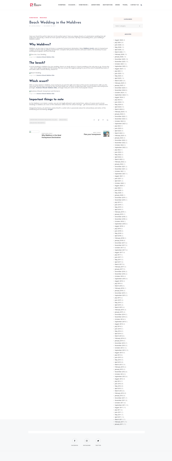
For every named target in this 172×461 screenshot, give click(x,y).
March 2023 (118, 133)
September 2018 (120, 224)
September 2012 (120, 376)
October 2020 (119, 183)
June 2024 (118, 102)
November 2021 (120, 169)
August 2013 (119, 353)
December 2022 (120, 140)
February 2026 (119, 54)
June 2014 (118, 329)
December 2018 (120, 217)
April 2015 (118, 305)
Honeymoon (83, 5)
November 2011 (120, 400)
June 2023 (118, 128)
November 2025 (120, 61)
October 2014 (119, 319)
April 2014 (118, 333)
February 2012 (119, 393)
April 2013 (118, 362)
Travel (125, 5)
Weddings (43, 18)
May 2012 (118, 386)
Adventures (95, 5)
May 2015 (118, 302)
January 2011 (119, 424)
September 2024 (120, 95)
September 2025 (120, 66)
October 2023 (119, 121)
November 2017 (120, 245)
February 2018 (119, 238)
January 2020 (119, 195)
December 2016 (120, 271)
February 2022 (119, 162)
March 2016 (118, 286)
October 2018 (119, 221)
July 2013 (118, 355)
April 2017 (118, 262)
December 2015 (120, 293)
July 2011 (118, 410)
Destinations (107, 5)
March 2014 (118, 336)
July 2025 (118, 71)
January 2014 (119, 341)
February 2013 (119, 367)
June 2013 (118, 357)
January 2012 (119, 395)
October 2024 (119, 92)
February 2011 (119, 422)
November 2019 (120, 200)
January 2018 (119, 240)
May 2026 (118, 47)
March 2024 (118, 109)
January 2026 (119, 57)
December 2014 (120, 314)
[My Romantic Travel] (40, 5)
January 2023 (119, 138)
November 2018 (120, 219)
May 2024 (118, 104)
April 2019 (118, 209)
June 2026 (118, 45)
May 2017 (118, 259)
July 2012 (118, 381)
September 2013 (120, 350)
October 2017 (119, 248)
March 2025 (118, 81)
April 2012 (118, 388)
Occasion (71, 5)
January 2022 (119, 164)
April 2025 (118, 78)
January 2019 (119, 214)
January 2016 (119, 290)
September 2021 (120, 174)
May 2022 (118, 154)
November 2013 (120, 345)
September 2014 (120, 322)
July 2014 (118, 326)
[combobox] (128, 26)
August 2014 (119, 324)
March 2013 (118, 364)
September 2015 (120, 295)
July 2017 (118, 255)
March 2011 (118, 419)
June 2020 (118, 190)
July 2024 (118, 100)
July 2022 (118, 150)
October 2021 (119, 171)
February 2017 (119, 267)
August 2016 (119, 281)
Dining (117, 5)
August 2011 (119, 407)
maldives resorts (37, 123)
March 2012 (118, 391)
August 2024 (119, 97)
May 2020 (118, 193)
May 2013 (118, 360)
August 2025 (119, 69)
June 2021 (118, 178)
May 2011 (118, 415)
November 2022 (120, 143)
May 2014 (118, 331)
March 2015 (118, 307)
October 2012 (119, 374)
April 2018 (118, 236)
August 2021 (119, 176)
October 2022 (119, 145)
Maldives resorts (88, 48)
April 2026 (118, 50)
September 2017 (120, 250)
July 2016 (118, 283)
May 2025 (118, 76)
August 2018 (119, 226)
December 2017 (120, 243)
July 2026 (118, 42)
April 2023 (118, 131)
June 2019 (118, 205)
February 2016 (119, 288)
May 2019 (118, 207)
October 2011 (119, 403)
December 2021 (120, 166)
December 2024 (120, 88)
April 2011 (118, 417)
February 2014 (119, 338)
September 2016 (120, 279)
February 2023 (119, 135)
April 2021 (118, 181)
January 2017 (119, 269)
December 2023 (120, 116)
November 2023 (120, 119)
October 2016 (119, 276)
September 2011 (120, 405)
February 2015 (119, 310)
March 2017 (118, 264)
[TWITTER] (98, 439)
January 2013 (119, 369)
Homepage (61, 5)
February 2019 (119, 212)
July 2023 (118, 126)
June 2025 (118, 73)
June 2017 (118, 257)
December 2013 (120, 343)
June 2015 (118, 300)
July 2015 (118, 298)
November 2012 (120, 372)
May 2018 (118, 233)
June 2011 (118, 412)
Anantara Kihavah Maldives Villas (45, 57)
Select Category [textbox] (120, 26)
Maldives (63, 119)
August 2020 (119, 186)
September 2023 (120, 123)
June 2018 (118, 231)
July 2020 (118, 188)
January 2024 (119, 114)
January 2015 (119, 312)
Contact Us (134, 5)
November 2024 (120, 90)
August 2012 (119, 379)
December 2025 (120, 59)
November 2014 (120, 317)
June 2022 (118, 152)
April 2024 (118, 107)
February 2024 (119, 112)
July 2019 (118, 202)
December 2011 (120, 398)
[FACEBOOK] (74, 439)
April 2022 (118, 157)
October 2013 (119, 348)
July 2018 (118, 228)
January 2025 (119, 85)
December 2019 (120, 197)
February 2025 (119, 83)
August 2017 (119, 252)
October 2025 (119, 64)
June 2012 (118, 384)
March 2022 (118, 159)
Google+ (50, 109)
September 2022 (120, 147)
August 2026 (119, 40)
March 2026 (118, 52)
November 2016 (120, 274)
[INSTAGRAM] (86, 439)
